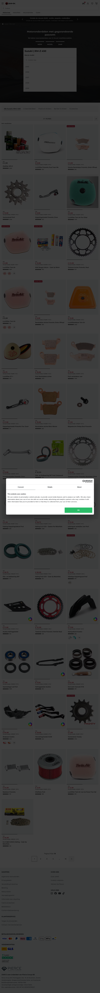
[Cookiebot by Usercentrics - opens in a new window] (83, 481)
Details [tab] (50, 487)
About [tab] (79, 487)
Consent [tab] (21, 487)
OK (78, 510)
